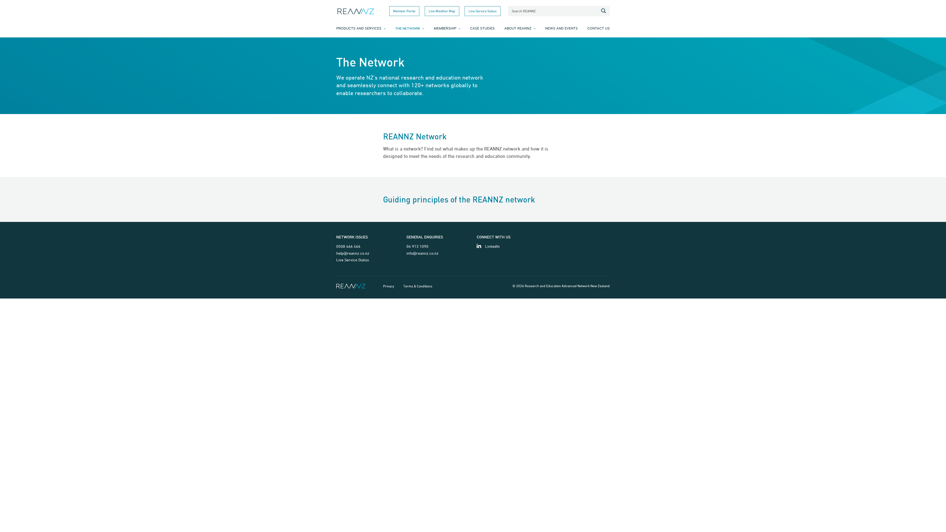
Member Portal (404, 11)
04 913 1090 (417, 246)
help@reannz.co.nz (352, 253)
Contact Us (598, 29)
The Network (407, 28)
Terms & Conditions (417, 286)
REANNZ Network (415, 136)
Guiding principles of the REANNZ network (459, 199)
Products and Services (358, 29)
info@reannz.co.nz (422, 253)
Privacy (388, 286)
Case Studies (482, 29)
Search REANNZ (524, 11)
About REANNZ (517, 29)
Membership (445, 29)
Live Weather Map (442, 11)
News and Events (561, 29)
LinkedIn (492, 246)
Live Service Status (483, 11)
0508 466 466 (348, 246)
